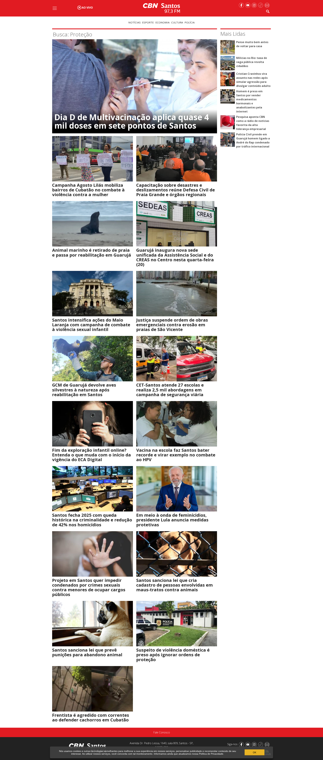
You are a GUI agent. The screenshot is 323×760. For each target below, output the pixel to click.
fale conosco (161, 732)
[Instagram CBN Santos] (255, 5)
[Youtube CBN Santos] (248, 5)
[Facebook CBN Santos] (242, 5)
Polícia (190, 22)
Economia (162, 22)
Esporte (148, 22)
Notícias (134, 22)
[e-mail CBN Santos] (267, 5)
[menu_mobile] (54, 8)
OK (254, 752)
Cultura (177, 22)
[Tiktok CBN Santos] (261, 5)
